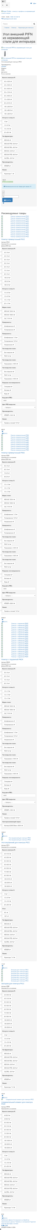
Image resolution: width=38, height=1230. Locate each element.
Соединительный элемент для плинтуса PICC (17, 1103)
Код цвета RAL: (7, 397)
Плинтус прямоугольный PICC (13, 239)
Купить (8, 200)
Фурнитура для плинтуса (25, 27)
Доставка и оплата (12, 1223)
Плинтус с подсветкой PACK (12, 659)
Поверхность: (6, 322)
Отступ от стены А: (8, 118)
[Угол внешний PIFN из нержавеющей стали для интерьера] (19, 48)
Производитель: (7, 162)
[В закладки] (3, 203)
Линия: (4, 170)
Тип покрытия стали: (9, 348)
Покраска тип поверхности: (11, 382)
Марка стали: (6, 307)
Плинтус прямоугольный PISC (13, 452)
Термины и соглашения (22, 1222)
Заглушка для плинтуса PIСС (12, 983)
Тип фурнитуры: (7, 136)
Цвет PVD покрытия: (9, 404)
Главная (6, 27)
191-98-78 (15, 17)
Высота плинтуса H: (8, 77)
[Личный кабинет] (35, 3)
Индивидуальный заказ (10, 19)
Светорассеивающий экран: (11, 822)
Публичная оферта (7, 1220)
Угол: (4, 908)
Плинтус (13, 27)
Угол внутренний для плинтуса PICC (15, 842)
